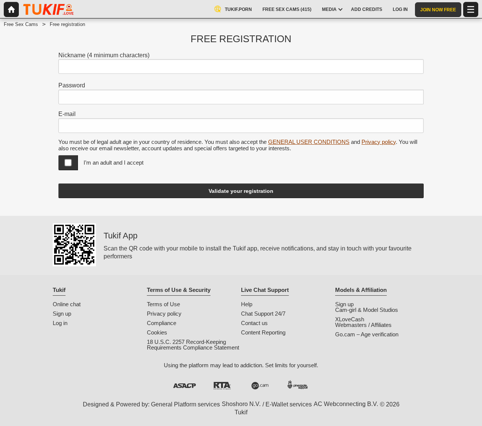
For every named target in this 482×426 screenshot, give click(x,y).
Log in (60, 323)
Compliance (161, 323)
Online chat (67, 304)
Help (246, 304)
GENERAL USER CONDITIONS (308, 142)
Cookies (157, 332)
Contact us (254, 323)
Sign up (62, 313)
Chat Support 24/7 (263, 313)
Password (71, 85)
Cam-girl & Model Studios (366, 310)
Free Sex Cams (21, 24)
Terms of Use (163, 304)
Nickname (103, 55)
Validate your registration (241, 191)
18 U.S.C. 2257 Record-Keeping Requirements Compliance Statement (193, 345)
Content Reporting (263, 332)
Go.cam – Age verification (366, 334)
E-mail (67, 114)
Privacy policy (379, 142)
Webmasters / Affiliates (363, 325)
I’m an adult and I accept (113, 162)
